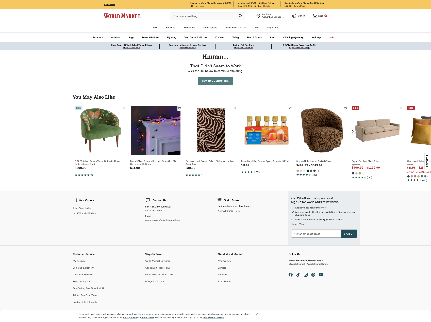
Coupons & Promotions (157, 267)
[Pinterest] (313, 274)
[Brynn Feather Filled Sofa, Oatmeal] (356, 173)
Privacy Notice (130, 317)
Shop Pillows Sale (131, 47)
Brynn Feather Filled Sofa (365, 161)
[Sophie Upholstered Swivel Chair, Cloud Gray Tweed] (301, 170)
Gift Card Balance (83, 274)
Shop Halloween (188, 47)
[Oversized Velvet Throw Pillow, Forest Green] (408, 176)
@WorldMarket (297, 264)
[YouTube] (321, 274)
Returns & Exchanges (84, 213)
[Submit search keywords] (240, 15)
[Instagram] (306, 274)
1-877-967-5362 (153, 210)
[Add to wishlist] (124, 108)
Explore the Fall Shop (299, 47)
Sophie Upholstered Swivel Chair (313, 161)
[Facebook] (291, 274)
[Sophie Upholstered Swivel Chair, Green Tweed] (311, 170)
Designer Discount (155, 281)
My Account (79, 260)
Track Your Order (82, 208)
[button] (98, 37)
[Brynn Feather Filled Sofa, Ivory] (363, 173)
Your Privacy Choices (213, 317)
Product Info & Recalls (85, 301)
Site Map (222, 274)
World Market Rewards (157, 260)
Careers (222, 267)
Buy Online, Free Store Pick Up (89, 288)
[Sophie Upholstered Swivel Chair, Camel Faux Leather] (297, 170)
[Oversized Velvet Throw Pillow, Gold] (418, 176)
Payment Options (82, 281)
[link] (320, 16)
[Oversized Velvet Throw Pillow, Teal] (422, 176)
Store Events (224, 281)
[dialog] (215, 316)
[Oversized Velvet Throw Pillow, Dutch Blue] (425, 176)
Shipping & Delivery (83, 267)
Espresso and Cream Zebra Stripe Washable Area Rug (210, 162)
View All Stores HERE (229, 210)
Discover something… (186, 16)
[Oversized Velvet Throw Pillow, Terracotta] (415, 176)
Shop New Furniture (243, 47)
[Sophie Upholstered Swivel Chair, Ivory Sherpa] (304, 170)
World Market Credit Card (159, 274)
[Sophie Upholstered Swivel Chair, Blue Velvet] (307, 170)
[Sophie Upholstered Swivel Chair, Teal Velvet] (314, 170)
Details (266, 6)
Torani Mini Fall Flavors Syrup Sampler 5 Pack (265, 161)
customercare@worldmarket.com (163, 219)
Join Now (200, 5)
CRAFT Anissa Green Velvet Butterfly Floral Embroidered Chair (97, 162)
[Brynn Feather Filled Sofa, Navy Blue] (353, 173)
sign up (349, 233)
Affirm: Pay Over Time (85, 295)
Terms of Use (147, 317)
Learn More (299, 5)
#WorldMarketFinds (317, 264)
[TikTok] (298, 274)
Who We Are (224, 260)
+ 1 (318, 171)
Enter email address (307, 233)
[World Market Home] (122, 16)
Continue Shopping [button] (215, 80)
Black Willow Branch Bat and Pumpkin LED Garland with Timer (153, 162)
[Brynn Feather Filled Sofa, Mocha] (359, 173)
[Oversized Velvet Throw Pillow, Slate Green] (411, 176)
